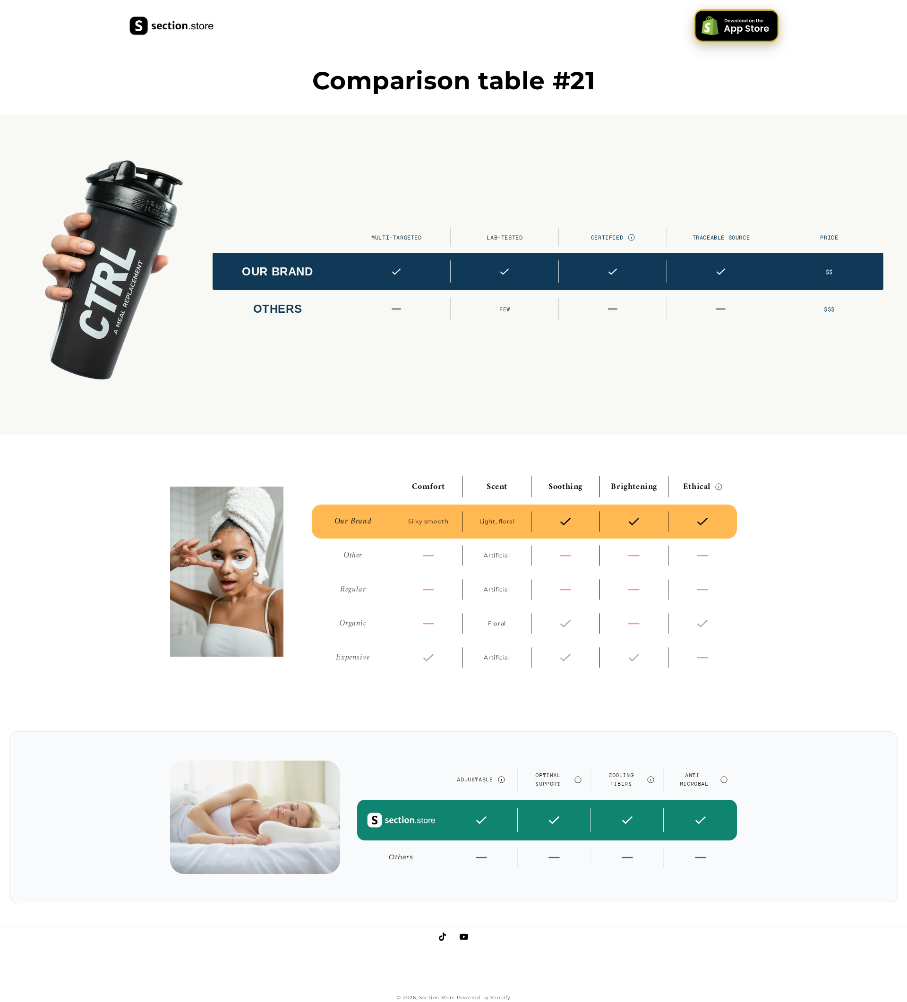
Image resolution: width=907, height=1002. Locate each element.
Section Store (437, 997)
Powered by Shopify (483, 997)
